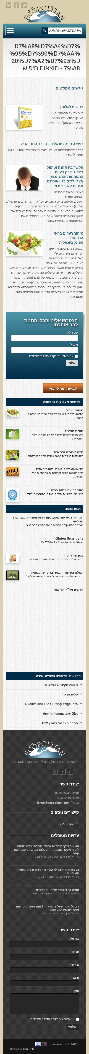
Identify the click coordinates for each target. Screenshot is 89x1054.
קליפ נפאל (70, 694)
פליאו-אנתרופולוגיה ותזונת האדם (59, 469)
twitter (24, 5)
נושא (76, 978)
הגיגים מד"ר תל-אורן (68, 589)
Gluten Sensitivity (69, 538)
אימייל (73, 344)
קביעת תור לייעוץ (63, 388)
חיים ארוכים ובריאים (68, 452)
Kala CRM (28, 1049)
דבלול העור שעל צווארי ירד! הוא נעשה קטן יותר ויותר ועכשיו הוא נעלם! (47, 908)
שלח (72, 363)
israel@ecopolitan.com (53, 802)
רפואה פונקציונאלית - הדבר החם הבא (52, 144)
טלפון (75, 952)
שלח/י (72, 1027)
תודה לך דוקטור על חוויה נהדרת (57, 890)
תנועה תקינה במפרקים (61, 684)
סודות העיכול (74, 431)
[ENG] (44, 1044)
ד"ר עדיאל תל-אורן (60, 1044)
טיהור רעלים (74, 410)
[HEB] (38, 1044)
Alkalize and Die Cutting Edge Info (51, 703)
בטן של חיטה (73, 555)
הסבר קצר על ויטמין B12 (60, 723)
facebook (16, 5)
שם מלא (72, 332)
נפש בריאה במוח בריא (67, 490)
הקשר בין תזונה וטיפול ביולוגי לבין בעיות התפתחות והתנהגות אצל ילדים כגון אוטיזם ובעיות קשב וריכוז (65, 176)
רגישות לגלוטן (71, 107)
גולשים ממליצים (69, 88)
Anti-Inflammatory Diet (60, 713)
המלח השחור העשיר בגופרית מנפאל (57, 572)
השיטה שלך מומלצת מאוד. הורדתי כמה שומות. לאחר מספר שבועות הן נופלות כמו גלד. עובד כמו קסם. (46, 849)
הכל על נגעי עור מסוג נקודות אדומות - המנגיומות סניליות (48, 519)
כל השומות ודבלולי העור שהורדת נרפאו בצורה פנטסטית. (48, 871)
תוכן (76, 991)
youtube (8, 5)
